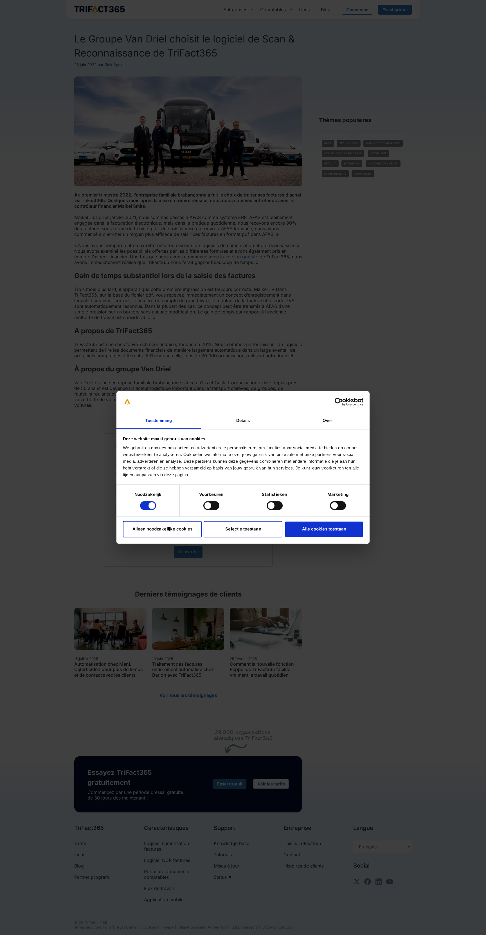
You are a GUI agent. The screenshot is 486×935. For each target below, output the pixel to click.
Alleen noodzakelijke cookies (162, 529)
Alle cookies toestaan (324, 529)
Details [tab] (243, 420)
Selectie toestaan (243, 529)
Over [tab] (327, 420)
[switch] (211, 505)
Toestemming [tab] (158, 420)
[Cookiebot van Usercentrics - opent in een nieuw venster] (338, 402)
